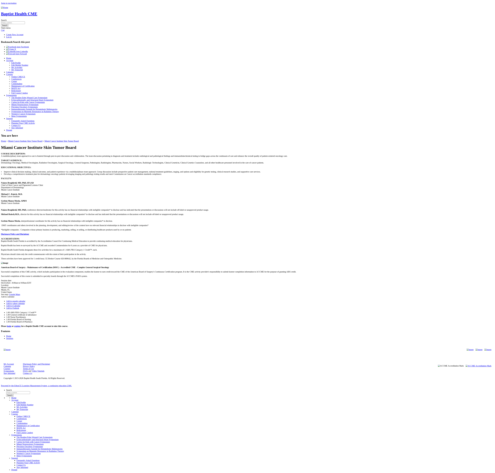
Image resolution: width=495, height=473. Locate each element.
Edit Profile (16, 63)
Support (9, 118)
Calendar (10, 72)
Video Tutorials (38, 371)
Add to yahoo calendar (15, 303)
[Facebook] (470, 349)
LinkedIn (24, 51)
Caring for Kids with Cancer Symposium (28, 102)
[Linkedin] (487, 349)
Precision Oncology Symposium (24, 107)
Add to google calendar (15, 301)
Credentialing (16, 84)
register (17, 326)
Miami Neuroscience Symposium (24, 104)
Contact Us (15, 125)
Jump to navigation (8, 3)
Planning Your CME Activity (23, 123)
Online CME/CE (18, 77)
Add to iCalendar (13, 306)
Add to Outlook (12, 308)
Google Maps (14, 294)
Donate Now (239, 350)
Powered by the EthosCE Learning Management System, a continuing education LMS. (36, 386)
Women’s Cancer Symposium (23, 114)
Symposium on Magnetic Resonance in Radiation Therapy (35, 111)
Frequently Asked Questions (22, 121)
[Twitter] (479, 349)
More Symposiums (19, 116)
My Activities (16, 67)
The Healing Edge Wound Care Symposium (29, 98)
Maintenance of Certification (23, 86)
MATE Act (15, 88)
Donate (9, 130)
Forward (23, 54)
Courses (9, 74)
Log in (9, 37)
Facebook (24, 47)
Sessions (9, 338)
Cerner (14, 81)
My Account (9, 364)
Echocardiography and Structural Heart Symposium (32, 100)
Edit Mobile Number (19, 65)
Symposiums (11, 95)
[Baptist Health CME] (7, 349)
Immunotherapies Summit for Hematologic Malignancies (34, 109)
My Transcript (17, 70)
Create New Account (14, 35)
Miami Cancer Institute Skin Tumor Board (25, 141)
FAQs (25, 371)
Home (8, 58)
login (9, 326)
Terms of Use (28, 369)
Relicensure (16, 91)
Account (9, 60)
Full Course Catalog (19, 93)
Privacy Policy (29, 366)
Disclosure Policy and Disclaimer (15, 234)
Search (4, 20)
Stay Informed (17, 128)
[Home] (4, 7)
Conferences (16, 79)
